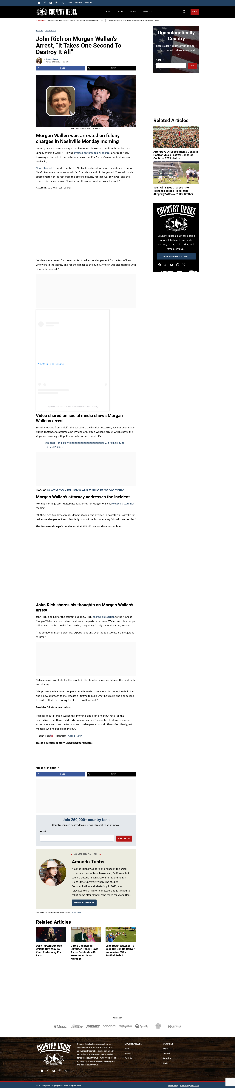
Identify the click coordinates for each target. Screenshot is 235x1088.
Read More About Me (84, 901)
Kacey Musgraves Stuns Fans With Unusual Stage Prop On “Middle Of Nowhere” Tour (75, 20)
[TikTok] (166, 265)
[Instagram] (178, 265)
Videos (133, 12)
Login (165, 1062)
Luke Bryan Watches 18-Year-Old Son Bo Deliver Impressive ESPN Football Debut (120, 949)
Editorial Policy (173, 1084)
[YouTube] (172, 265)
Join (192, 66)
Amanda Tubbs (52, 59)
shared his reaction (104, 617)
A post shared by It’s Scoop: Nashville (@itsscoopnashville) (72, 406)
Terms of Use (194, 1084)
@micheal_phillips (55, 443)
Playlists (147, 12)
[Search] (184, 12)
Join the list (124, 837)
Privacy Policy (184, 1084)
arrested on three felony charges (92, 153)
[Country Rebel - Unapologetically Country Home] (56, 12)
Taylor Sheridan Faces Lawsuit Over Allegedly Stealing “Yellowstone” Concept (133, 20)
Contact (166, 1052)
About (165, 1047)
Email (43, 830)
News (120, 12)
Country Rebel (133, 1042)
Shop (194, 12)
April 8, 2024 (75, 734)
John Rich (50, 30)
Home (109, 12)
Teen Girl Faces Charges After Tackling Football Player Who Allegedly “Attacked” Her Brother (173, 191)
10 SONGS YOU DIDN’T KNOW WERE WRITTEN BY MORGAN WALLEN (85, 490)
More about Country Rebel (176, 256)
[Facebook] (160, 265)
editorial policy (76, 911)
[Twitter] (184, 265)
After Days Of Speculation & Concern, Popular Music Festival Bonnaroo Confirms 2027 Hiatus (176, 155)
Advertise (167, 1057)
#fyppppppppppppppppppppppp (85, 443)
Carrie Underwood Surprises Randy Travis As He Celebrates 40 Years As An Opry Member (84, 951)
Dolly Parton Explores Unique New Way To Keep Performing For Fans (49, 949)
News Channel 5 (45, 168)
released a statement (123, 503)
